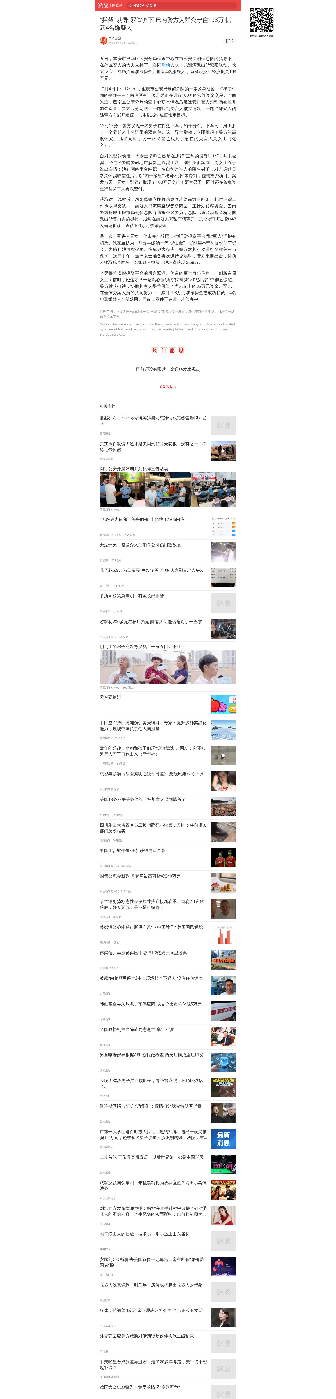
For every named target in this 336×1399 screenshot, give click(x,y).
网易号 (117, 5)
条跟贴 (167, 386)
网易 (102, 5)
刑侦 (165, 65)
